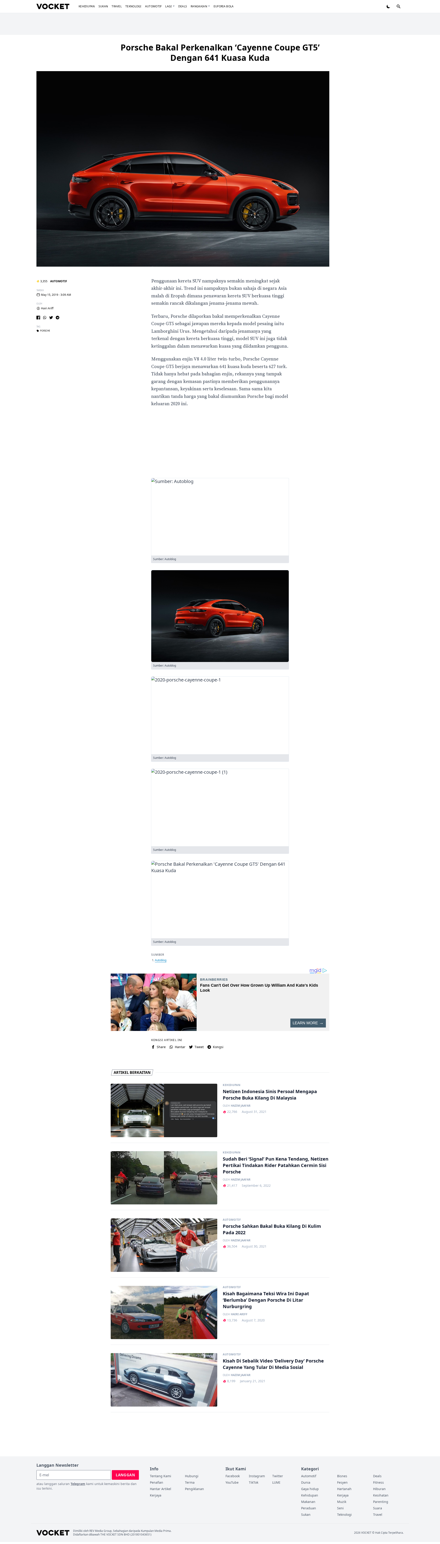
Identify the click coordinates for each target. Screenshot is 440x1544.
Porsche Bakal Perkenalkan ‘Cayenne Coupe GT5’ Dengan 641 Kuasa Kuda (220, 52)
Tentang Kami (160, 1476)
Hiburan (379, 1489)
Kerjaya (155, 1495)
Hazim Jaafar (240, 1105)
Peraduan (308, 1508)
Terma (190, 1482)
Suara (377, 1508)
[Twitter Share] (51, 317)
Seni (340, 1508)
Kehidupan (87, 6)
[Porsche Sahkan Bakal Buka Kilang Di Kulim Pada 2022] (164, 1245)
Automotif (153, 6)
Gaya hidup (310, 1489)
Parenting (380, 1501)
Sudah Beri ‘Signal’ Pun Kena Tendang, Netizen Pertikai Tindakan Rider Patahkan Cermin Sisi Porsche (275, 1165)
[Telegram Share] (57, 317)
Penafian (156, 1482)
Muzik (341, 1501)
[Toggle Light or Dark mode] (388, 6)
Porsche (45, 331)
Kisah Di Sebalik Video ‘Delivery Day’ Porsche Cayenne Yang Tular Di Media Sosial (273, 1364)
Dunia (305, 1482)
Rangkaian (199, 6)
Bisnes (342, 1476)
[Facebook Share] (38, 317)
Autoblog (160, 960)
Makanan (308, 1501)
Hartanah (344, 1489)
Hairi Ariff (47, 308)
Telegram (78, 1484)
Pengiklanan (194, 1489)
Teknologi (133, 6)
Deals (182, 6)
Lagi (168, 6)
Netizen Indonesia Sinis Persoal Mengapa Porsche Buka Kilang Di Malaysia (270, 1094)
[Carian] (398, 6)
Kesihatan (380, 1495)
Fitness (378, 1482)
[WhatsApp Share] (45, 317)
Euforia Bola (224, 6)
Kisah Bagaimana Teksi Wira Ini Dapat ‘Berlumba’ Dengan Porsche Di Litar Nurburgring (266, 1299)
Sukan (103, 6)
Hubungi (191, 1476)
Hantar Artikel (160, 1489)
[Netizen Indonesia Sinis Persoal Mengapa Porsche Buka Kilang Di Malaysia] (164, 1110)
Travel (117, 6)
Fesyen (342, 1482)
